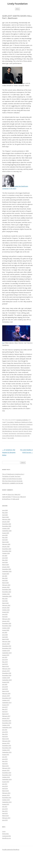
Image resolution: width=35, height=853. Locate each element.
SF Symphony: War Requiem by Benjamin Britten (8, 452)
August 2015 (5, 754)
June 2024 (5, 558)
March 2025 (5, 542)
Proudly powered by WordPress (10, 849)
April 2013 (5, 813)
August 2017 (5, 705)
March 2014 (5, 791)
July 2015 (4, 757)
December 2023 (6, 569)
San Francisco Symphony (24, 433)
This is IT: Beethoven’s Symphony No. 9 (13, 474)
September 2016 (6, 727)
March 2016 (5, 739)
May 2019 (5, 662)
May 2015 (5, 761)
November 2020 (6, 625)
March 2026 (5, 517)
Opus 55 (26, 431)
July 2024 (4, 555)
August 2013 (5, 804)
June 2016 (5, 732)
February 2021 (6, 619)
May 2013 (5, 811)
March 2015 (5, 766)
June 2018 (5, 687)
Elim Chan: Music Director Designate (12, 481)
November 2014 (6, 775)
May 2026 (5, 512)
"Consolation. (10, 422)
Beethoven (18, 422)
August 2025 (5, 533)
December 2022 (6, 589)
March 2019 (5, 666)
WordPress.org (6, 838)
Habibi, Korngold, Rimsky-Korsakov (12, 479)
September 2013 (6, 802)
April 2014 (5, 788)
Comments (6, 836)
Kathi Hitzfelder (6, 497)
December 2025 (6, 524)
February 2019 (6, 668)
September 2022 (6, 596)
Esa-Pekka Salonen (26, 429)
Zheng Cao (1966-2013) (14, 494)
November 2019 (6, 648)
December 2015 (6, 745)
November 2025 (6, 526)
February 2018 (6, 693)
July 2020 (4, 632)
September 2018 (6, 680)
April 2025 (5, 540)
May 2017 (5, 709)
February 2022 (6, 605)
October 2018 (6, 677)
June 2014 (5, 786)
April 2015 (5, 763)
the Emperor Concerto (21, 436)
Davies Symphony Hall (14, 429)
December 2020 (6, 623)
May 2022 (5, 598)
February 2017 (6, 716)
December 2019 (6, 646)
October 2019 (6, 650)
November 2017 (6, 698)
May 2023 (5, 578)
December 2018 (6, 673)
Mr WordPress (6, 499)
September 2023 (6, 571)
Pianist (6, 433)
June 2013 (5, 809)
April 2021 (5, 616)
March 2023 (5, 583)
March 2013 (5, 815)
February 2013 (6, 818)
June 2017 (5, 707)
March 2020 (5, 639)
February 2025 (6, 544)
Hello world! (15, 499)
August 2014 (5, 782)
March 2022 (5, 603)
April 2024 (5, 562)
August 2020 (5, 630)
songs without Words (8, 436)
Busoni (16, 426)
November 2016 (6, 723)
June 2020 (5, 635)
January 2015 (6, 770)
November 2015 (6, 748)
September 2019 (6, 653)
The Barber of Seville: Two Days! (11, 476)
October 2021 (6, 610)
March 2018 (5, 691)
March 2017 (5, 714)
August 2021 (5, 612)
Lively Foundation (17, 3)
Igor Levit (15, 431)
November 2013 (6, 797)
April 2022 (5, 601)
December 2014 (6, 772)
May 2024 (5, 560)
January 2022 (6, 607)
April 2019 (5, 664)
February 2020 (6, 641)
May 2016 (5, 734)
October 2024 (6, 553)
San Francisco (12, 433)
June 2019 (5, 659)
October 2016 (6, 725)
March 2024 (5, 564)
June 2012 (5, 820)
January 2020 (6, 644)
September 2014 (6, 779)
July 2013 (4, 806)
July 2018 (4, 684)
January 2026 (6, 521)
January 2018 (6, 696)
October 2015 (6, 750)
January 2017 (6, 718)
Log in (4, 831)
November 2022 (6, 592)
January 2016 (6, 743)
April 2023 (5, 580)
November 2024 (6, 551)
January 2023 (6, 587)
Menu (17, 9)
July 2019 (4, 657)
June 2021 (5, 614)
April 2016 (5, 736)
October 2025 (6, 528)
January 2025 (6, 546)
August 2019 (5, 655)
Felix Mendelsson (7, 431)
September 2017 (6, 702)
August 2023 (5, 573)
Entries (5, 834)
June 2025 (5, 535)
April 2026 (5, 515)
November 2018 (6, 675)
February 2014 (6, 793)
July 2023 (4, 576)
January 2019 (6, 671)
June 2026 (5, 510)
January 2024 (6, 567)
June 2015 (5, 759)
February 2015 (6, 768)
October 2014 (6, 777)
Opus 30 (20, 431)
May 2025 (5, 537)
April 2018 (5, 689)
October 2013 (6, 800)
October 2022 (6, 594)
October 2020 (6, 628)
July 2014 (4, 784)
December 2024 (6, 549)
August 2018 (5, 682)
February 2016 (6, 741)
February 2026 (6, 519)
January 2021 (6, 621)
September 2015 (6, 752)
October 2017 (6, 700)
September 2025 (6, 531)
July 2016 (4, 730)
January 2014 (6, 795)
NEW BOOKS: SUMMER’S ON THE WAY (12, 483)
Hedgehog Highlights (22, 420)
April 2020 (5, 637)
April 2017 (5, 711)
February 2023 (6, 585)
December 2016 (6, 720)
